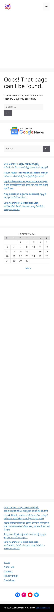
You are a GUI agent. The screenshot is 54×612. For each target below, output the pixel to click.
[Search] (8, 113)
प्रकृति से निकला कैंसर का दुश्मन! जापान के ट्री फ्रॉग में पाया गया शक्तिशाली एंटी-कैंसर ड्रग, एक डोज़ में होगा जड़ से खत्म (26, 185)
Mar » (28, 268)
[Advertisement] (27, 41)
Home (7, 562)
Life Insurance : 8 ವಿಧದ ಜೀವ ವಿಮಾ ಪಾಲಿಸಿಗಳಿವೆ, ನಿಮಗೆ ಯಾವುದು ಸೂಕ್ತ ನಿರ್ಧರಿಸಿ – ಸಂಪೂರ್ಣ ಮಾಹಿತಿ (24, 206)
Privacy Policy (11, 576)
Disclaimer (9, 580)
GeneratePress (43, 607)
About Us (9, 567)
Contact (8, 571)
